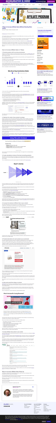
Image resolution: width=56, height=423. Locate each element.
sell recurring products (21, 102)
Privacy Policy (18, 418)
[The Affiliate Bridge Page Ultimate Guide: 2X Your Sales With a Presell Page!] (45, 82)
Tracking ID (24, 133)
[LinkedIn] (9, 406)
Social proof (4, 283)
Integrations (45, 408)
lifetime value (30, 53)
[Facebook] (4, 406)
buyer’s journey (28, 159)
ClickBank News (39, 59)
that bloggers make (18, 335)
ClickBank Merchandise (47, 409)
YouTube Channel (37, 407)
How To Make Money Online (37, 410)
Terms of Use (7, 419)
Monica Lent (5, 33)
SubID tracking (17, 129)
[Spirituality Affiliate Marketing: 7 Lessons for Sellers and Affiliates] (45, 124)
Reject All (44, 421)
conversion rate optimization (20, 125)
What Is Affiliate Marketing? (36, 412)
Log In (40, 4)
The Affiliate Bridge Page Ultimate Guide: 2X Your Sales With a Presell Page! (44, 89)
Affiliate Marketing (40, 53)
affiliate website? (29, 40)
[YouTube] (8, 406)
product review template (14, 190)
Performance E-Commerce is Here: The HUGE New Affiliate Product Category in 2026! (44, 116)
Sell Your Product (27, 406)
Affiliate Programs (40, 57)
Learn (29, 4)
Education (38, 60)
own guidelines (25, 199)
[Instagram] (7, 406)
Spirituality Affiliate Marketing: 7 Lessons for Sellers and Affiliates (44, 129)
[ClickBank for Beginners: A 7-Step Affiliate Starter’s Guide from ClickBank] (45, 98)
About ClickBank (46, 405)
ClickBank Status (46, 410)
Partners (45, 407)
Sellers (25, 4)
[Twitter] (5, 406)
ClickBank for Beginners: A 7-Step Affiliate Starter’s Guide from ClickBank (44, 103)
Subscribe (45, 36)
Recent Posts (39, 52)
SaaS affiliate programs (26, 94)
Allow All (48, 421)
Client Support (26, 407)
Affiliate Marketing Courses (37, 406)
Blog (34, 408)
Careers (45, 406)
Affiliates (20, 4)
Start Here (50, 4)
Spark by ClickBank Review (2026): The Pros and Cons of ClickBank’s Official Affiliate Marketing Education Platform (45, 71)
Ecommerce (39, 55)
